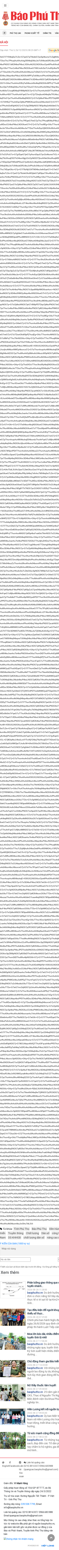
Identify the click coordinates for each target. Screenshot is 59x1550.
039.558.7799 (28, 1504)
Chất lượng (32, 1233)
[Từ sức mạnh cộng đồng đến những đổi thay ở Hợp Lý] (13, 1441)
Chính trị (47, 33)
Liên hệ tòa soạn (21, 1471)
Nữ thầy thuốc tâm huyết (41, 1385)
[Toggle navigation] (5, 5)
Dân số (45, 1233)
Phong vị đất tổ (32, 33)
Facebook (14, 1466)
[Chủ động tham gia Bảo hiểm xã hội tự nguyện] (13, 1369)
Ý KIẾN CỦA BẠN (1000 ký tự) (15, 1243)
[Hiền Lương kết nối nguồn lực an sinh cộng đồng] (13, 1417)
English (5, 1466)
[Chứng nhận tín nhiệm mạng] (18, 1538)
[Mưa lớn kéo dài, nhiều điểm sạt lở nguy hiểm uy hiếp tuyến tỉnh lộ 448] (13, 1341)
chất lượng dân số (34, 1237)
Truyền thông (15, 1233)
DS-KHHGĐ (14, 1237)
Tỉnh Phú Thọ (21, 1228)
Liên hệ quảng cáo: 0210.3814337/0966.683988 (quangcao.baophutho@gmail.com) (41, 1466)
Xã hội (4, 42)
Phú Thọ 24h (15, 33)
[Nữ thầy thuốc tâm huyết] (13, 1393)
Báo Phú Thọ (39, 1228)
